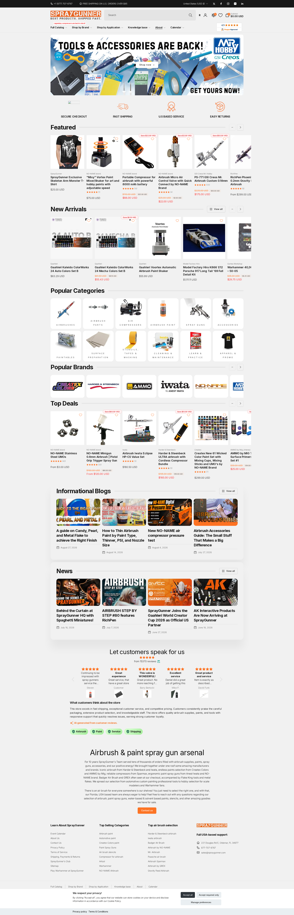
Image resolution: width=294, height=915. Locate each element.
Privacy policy (80, 911)
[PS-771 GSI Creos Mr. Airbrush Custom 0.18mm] (211, 163)
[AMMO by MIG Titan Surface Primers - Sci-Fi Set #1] (247, 439)
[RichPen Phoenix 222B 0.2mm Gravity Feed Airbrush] (247, 163)
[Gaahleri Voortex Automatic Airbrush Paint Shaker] (160, 253)
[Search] (190, 15)
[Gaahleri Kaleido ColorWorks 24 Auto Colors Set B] (71, 253)
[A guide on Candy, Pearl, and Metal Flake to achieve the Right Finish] (78, 512)
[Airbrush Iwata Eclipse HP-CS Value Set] (139, 439)
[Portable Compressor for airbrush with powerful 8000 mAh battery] (139, 163)
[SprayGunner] (212, 826)
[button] (234, 15)
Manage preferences (201, 902)
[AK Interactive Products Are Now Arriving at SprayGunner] (216, 592)
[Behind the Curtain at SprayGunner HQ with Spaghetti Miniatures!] (78, 592)
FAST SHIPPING (122, 116)
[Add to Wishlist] (80, 138)
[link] (63, 3)
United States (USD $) (194, 3)
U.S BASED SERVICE (171, 116)
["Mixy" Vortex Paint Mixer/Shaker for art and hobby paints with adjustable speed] (103, 163)
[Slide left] (232, 127)
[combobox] (150, 15)
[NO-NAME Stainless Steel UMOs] (67, 439)
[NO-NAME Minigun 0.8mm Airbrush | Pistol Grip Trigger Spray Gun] (103, 439)
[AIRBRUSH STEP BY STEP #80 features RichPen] (124, 592)
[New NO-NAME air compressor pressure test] (170, 512)
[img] (147, 658)
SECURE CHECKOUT (74, 116)
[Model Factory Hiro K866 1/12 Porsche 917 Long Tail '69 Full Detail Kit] (204, 253)
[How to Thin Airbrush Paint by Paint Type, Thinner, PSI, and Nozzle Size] (124, 512)
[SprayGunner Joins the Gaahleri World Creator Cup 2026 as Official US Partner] (170, 592)
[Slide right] (240, 127)
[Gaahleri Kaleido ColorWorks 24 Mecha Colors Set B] (116, 253)
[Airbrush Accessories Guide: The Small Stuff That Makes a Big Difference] (216, 512)
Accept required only (209, 895)
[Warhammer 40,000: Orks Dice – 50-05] (248, 253)
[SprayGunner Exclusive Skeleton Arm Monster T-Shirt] (67, 163)
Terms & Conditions (98, 911)
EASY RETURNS (220, 116)
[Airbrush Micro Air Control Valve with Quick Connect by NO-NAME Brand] (175, 163)
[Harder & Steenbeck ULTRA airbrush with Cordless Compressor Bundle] (175, 439)
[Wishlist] (220, 15)
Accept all (187, 895)
